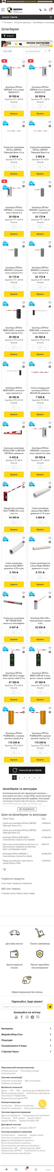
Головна (8, 22)
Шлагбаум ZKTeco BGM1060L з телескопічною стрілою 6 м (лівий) (40, 330)
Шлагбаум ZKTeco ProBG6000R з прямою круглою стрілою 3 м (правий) (40, 736)
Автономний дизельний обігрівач (16, 1153)
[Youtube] (16, 1017)
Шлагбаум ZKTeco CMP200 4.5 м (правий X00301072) (40, 90)
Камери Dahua (34, 1118)
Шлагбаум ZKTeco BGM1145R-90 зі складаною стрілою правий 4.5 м (40, 676)
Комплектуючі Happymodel (13, 1095)
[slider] (27, 1)
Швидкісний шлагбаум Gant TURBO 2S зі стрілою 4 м (13, 511)
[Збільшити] (19, 107)
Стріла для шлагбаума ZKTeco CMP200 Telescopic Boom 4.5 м (14, 150)
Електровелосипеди (30, 1070)
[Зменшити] (9, 107)
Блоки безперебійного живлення (16, 1142)
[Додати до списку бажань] (23, 62)
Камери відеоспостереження (36, 1115)
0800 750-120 (41, 10)
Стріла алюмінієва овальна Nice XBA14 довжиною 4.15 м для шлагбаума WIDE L (40, 511)
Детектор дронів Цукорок (12, 1093)
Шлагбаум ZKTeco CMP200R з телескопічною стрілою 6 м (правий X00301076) (40, 451)
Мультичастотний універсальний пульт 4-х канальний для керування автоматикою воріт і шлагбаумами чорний (20, 846)
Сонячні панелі (8, 1135)
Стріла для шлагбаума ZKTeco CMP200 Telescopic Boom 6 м (40, 150)
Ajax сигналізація (32, 1080)
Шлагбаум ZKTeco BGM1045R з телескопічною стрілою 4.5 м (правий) (14, 330)
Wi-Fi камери (19, 1118)
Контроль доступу (22, 22)
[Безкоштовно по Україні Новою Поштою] (5, 67)
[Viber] (38, 1017)
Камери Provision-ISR (29, 1120)
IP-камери (5, 1118)
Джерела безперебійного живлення (17, 1140)
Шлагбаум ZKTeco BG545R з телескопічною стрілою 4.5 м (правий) (14, 270)
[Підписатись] (50, 1006)
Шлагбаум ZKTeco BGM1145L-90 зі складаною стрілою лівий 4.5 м (14, 675)
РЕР (12, 1090)
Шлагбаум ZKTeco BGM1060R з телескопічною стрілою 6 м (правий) (14, 391)
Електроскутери (8, 1073)
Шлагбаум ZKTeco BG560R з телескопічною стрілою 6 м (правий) (40, 270)
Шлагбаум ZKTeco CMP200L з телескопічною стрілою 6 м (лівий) (14, 210)
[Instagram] (27, 1017)
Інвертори (22, 1135)
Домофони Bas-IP (28, 1127)
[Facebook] (21, 1017)
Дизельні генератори (24, 1105)
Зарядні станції (36, 1135)
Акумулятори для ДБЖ (30, 1148)
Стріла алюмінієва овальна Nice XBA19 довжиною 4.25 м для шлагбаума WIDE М (14, 566)
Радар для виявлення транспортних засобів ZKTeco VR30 (18, 861)
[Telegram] (32, 1017)
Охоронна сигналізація (11, 1080)
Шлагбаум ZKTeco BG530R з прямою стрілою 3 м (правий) (40, 210)
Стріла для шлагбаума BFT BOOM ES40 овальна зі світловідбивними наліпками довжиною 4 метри (14, 621)
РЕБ (18, 1090)
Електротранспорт (9, 1070)
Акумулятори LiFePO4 (11, 1150)
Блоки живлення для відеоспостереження (20, 1145)
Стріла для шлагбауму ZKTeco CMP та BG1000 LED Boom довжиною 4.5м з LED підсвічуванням (14, 451)
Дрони (4, 1090)
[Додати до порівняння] (23, 66)
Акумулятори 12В (9, 1148)
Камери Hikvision (9, 1120)
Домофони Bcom (9, 1127)
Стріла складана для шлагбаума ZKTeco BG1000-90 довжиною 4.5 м (40, 391)
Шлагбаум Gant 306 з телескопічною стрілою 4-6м (40, 621)
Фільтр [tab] (10, 35)
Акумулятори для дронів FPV (14, 1098)
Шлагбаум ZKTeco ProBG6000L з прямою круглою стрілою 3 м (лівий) (14, 736)
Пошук (45, 10)
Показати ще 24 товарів (30, 770)
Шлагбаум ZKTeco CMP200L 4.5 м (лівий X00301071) (14, 90)
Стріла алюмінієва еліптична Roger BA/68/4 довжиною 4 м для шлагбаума (40, 566)
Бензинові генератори (11, 1108)
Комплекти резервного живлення (16, 1137)
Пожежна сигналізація (11, 1083)
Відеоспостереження (10, 1115)
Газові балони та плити (34, 1150)
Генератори (6, 1105)
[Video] (5, 61)
